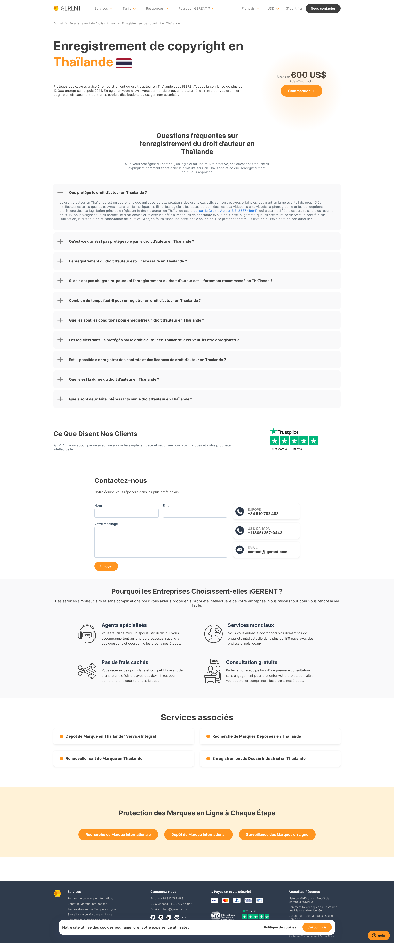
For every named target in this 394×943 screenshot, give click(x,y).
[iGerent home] (67, 8)
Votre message (106, 524)
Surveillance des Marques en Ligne (277, 834)
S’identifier (294, 8)
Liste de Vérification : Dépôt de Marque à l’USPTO (309, 900)
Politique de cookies (280, 927)
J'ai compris (317, 927)
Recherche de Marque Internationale (118, 834)
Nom (98, 505)
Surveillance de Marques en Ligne (90, 914)
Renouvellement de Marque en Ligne (92, 909)
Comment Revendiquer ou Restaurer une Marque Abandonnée (313, 908)
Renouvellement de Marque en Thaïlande (104, 758)
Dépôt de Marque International (198, 834)
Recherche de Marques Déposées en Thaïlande (256, 736)
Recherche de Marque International (91, 898)
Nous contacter (323, 8)
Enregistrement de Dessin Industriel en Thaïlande (259, 758)
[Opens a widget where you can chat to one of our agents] (378, 936)
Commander (299, 91)
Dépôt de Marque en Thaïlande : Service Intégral (111, 736)
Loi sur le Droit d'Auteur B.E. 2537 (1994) (225, 211)
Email (167, 505)
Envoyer (106, 566)
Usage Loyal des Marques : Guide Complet (311, 917)
